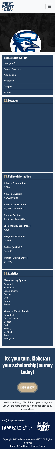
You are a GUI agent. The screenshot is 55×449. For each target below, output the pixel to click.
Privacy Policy (38, 446)
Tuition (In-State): (13, 247)
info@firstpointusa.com (13, 420)
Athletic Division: (13, 194)
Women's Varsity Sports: (17, 311)
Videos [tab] (7, 92)
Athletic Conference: (15, 204)
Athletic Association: (15, 183)
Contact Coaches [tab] (12, 69)
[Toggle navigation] (49, 6)
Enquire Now (27, 387)
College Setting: (12, 215)
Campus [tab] (8, 86)
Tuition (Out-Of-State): (16, 257)
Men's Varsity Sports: (15, 280)
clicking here (27, 409)
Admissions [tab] (10, 75)
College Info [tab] (10, 63)
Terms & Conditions (19, 446)
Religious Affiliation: (14, 236)
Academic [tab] (9, 80)
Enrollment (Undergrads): (17, 226)
